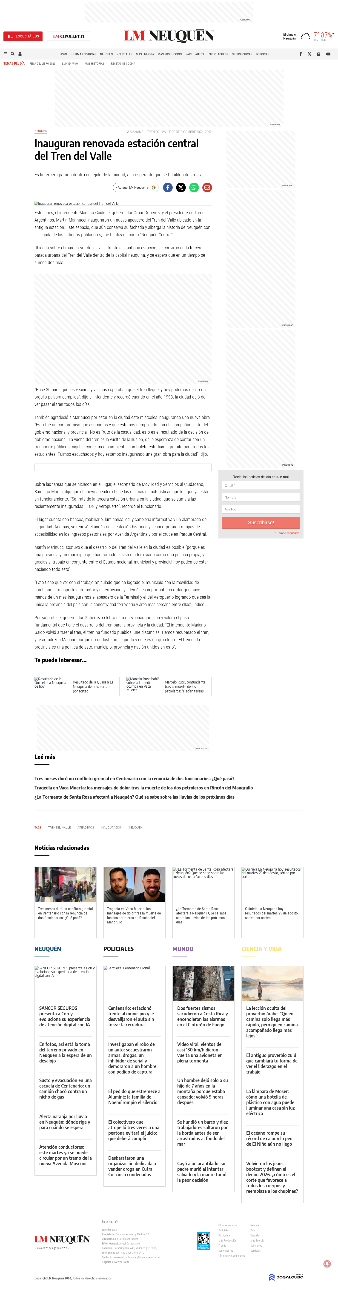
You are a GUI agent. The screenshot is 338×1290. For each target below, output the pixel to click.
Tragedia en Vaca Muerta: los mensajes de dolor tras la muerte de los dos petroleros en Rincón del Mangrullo (143, 787)
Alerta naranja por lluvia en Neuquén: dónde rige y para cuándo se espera (64, 1121)
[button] (5, 54)
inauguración (111, 827)
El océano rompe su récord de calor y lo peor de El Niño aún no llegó (270, 1138)
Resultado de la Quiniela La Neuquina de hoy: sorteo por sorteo (93, 686)
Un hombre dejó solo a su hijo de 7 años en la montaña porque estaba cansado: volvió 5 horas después (202, 1091)
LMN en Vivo (70, 63)
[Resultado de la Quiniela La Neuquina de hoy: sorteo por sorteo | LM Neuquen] (51, 686)
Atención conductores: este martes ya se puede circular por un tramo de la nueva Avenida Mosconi (65, 1155)
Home (64, 54)
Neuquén (106, 54)
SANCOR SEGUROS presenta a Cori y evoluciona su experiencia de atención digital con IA (64, 1016)
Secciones (256, 1245)
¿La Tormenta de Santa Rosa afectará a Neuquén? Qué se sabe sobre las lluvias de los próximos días (134, 797)
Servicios (255, 1250)
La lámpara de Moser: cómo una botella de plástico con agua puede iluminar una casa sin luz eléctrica (270, 1102)
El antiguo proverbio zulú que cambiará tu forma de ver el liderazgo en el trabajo (272, 1063)
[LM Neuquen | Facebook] (301, 54)
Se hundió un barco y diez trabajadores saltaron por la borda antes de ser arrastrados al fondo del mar (202, 1133)
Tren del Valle (159, 132)
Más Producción (170, 54)
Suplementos (225, 1250)
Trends (222, 1245)
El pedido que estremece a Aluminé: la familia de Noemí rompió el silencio (134, 1096)
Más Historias (94, 63)
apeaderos (85, 827)
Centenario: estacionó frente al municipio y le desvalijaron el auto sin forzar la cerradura (131, 1016)
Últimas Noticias (84, 54)
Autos (199, 54)
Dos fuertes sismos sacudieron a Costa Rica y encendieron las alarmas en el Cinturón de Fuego (202, 1016)
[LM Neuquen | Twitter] (310, 54)
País (189, 54)
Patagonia (224, 1235)
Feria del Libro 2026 (42, 63)
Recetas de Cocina (123, 63)
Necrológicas (242, 54)
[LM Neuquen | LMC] (68, 36)
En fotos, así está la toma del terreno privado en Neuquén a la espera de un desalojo (65, 1052)
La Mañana (134, 132)
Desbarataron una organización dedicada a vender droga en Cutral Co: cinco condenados (132, 1166)
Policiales (124, 54)
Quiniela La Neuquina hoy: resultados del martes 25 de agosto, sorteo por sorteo (271, 913)
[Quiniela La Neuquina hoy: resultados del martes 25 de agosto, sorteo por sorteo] (272, 884)
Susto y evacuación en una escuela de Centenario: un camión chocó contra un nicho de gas (65, 1088)
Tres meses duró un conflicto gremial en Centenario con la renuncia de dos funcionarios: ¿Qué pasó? (134, 778)
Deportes (262, 54)
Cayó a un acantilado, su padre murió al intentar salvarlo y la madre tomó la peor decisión (201, 1171)
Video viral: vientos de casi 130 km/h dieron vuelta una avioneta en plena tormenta (200, 1052)
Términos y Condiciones (230, 1255)
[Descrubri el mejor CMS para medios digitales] (286, 1281)
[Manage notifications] (327, 1263)
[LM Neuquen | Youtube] (328, 54)
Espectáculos (218, 54)
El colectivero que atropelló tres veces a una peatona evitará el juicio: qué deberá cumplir (133, 1130)
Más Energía (145, 54)
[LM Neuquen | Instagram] (319, 54)
